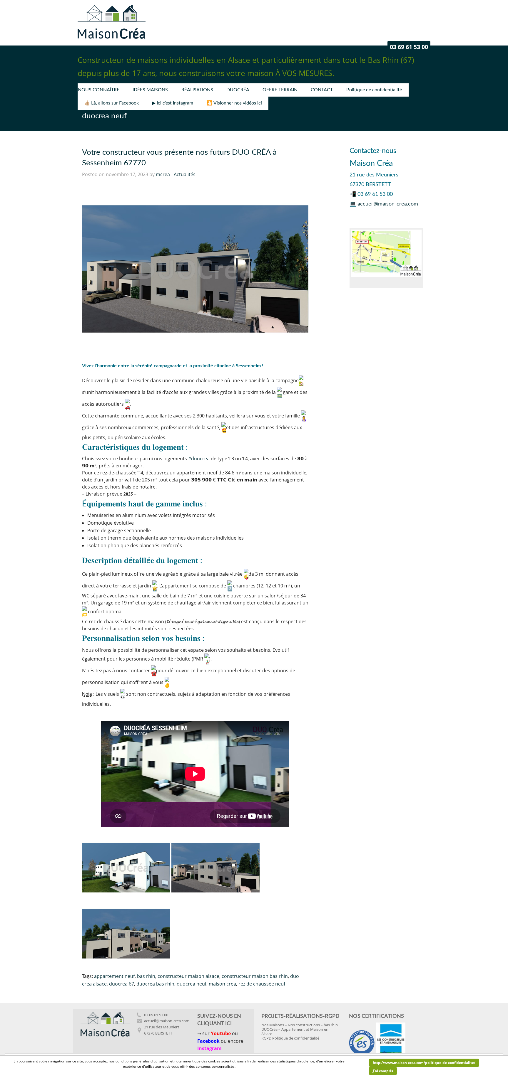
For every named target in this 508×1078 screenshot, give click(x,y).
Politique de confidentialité (374, 89)
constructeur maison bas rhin (255, 976)
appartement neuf (114, 976)
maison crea (222, 984)
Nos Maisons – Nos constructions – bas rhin (299, 1025)
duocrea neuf (191, 984)
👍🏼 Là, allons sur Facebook (111, 103)
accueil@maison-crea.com (387, 204)
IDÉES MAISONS (150, 89)
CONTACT (322, 89)
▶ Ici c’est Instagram (172, 103)
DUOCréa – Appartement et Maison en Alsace (294, 1031)
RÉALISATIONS (197, 89)
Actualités (184, 174)
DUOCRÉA (237, 89)
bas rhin (146, 976)
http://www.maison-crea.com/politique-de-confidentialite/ (424, 1062)
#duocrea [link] (199, 458)
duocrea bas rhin (155, 984)
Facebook (208, 1041)
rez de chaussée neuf (261, 984)
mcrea (163, 174)
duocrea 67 (121, 984)
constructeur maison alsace (188, 976)
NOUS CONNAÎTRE (98, 89)
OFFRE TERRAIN (280, 89)
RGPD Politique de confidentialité (290, 1038)
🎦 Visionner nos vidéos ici (234, 103)
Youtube (221, 1033)
